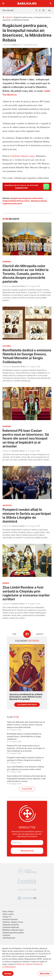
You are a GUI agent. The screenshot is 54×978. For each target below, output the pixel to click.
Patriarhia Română (10, 919)
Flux (13, 717)
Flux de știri (8, 10)
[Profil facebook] (36, 10)
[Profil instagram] (43, 10)
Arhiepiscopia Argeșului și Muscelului (26, 198)
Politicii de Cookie (23, 964)
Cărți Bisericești (9, 938)
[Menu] (3, 3)
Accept (7, 973)
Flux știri (27, 789)
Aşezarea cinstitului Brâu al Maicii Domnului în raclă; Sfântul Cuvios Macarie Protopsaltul (25, 696)
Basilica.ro (27, 3)
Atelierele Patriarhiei (11, 925)
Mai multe (45, 973)
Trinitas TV (7, 917)
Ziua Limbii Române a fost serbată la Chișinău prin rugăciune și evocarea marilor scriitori (26, 593)
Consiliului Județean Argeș (22, 155)
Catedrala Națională (11, 927)
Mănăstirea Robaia (39, 201)
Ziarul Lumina (8, 914)
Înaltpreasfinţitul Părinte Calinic (16, 201)
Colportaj (6, 935)
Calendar (27, 640)
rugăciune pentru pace (12, 203)
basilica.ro (15, 45)
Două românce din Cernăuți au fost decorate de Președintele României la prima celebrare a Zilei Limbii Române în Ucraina (26, 778)
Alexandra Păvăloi (18, 286)
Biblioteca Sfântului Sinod (13, 930)
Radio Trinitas (8, 911)
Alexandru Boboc (18, 451)
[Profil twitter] (40, 10)
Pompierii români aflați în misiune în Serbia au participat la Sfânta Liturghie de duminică (27, 515)
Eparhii (9, 17)
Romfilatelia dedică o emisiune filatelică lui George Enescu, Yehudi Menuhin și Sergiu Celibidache (27, 356)
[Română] (49, 10)
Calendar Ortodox (27, 705)
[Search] (50, 3)
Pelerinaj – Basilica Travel (13, 922)
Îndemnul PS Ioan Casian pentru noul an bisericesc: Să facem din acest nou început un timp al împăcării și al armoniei (26, 438)
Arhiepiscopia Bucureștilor (13, 932)
